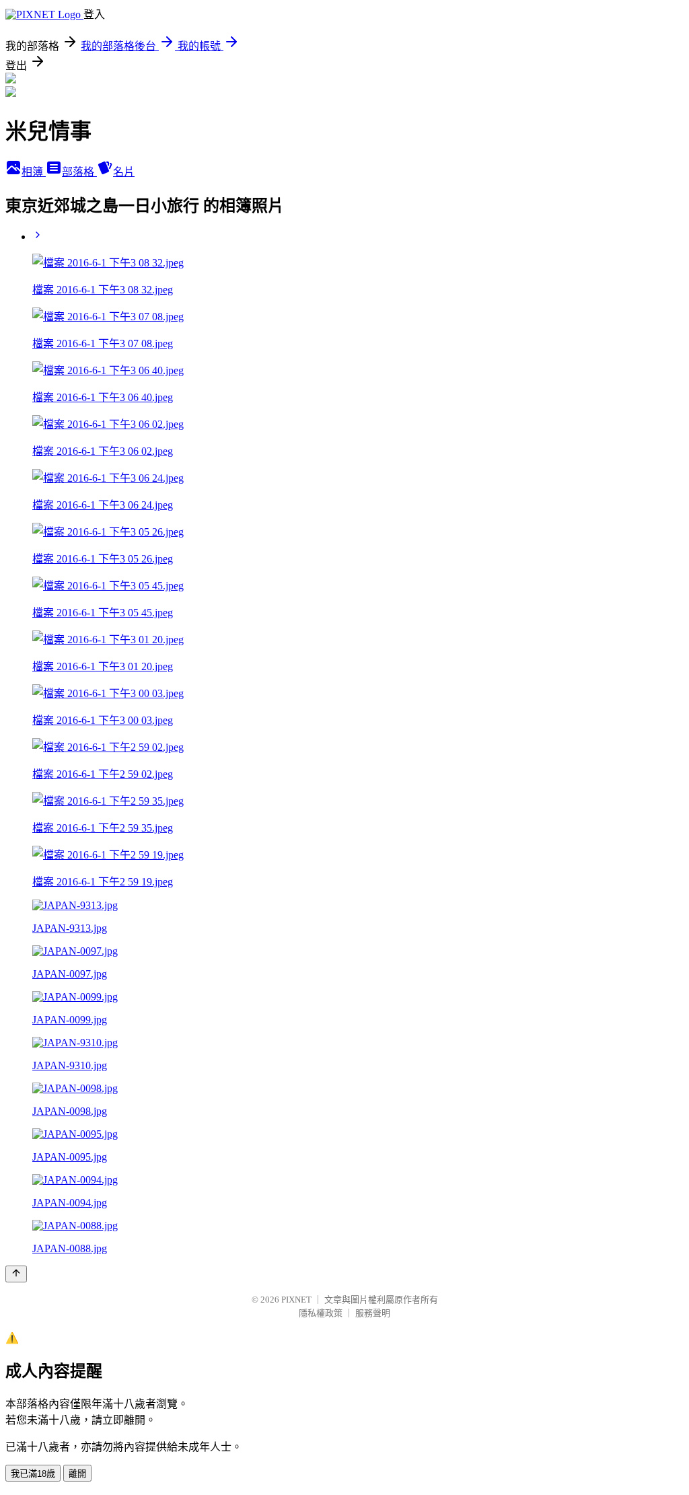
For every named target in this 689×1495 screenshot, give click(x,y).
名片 (124, 172)
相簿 (34, 172)
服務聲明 (372, 1313)
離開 (77, 1474)
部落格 (79, 172)
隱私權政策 (320, 1313)
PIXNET (296, 1300)
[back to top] (16, 1274)
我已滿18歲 (33, 1474)
